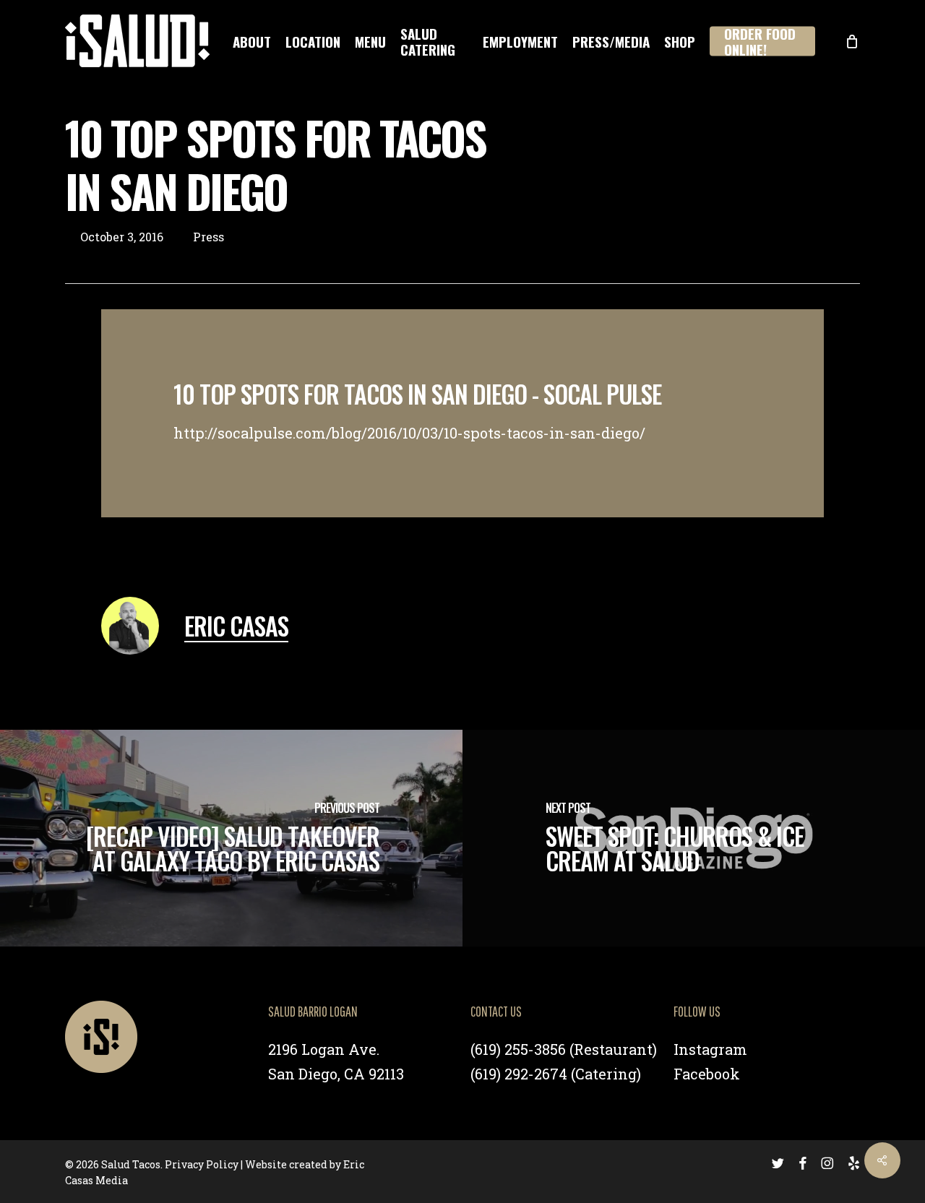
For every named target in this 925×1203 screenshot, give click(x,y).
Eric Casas (236, 625)
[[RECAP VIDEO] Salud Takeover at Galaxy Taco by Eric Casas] (231, 838)
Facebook (707, 1073)
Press (208, 236)
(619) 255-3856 (518, 1049)
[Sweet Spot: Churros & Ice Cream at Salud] (693, 838)
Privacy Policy (201, 1164)
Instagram (710, 1049)
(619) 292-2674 (518, 1073)
